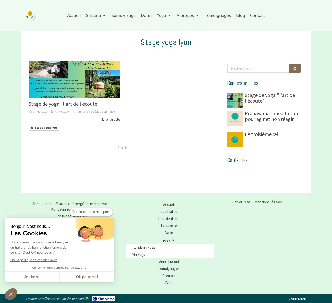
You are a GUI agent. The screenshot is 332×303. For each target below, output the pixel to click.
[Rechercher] (295, 68)
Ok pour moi (87, 277)
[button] (11, 294)
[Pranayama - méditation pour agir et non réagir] (235, 118)
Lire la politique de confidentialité (33, 260)
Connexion (297, 298)
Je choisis (32, 277)
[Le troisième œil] (235, 139)
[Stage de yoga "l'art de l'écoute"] (74, 79)
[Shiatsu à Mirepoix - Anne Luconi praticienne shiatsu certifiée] (30, 15)
